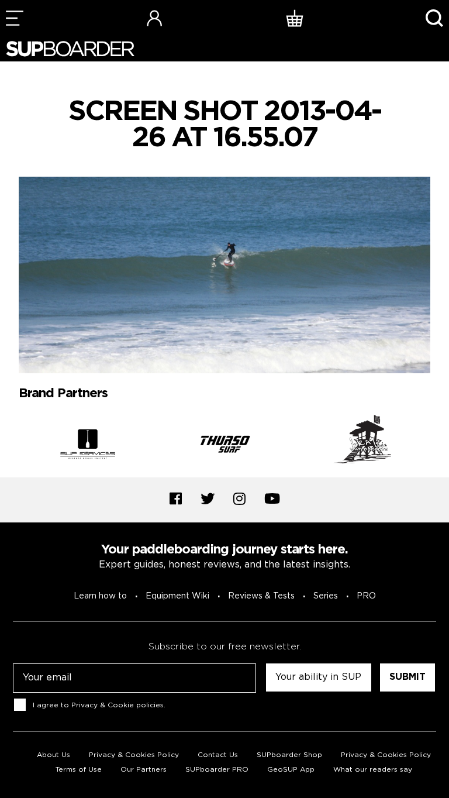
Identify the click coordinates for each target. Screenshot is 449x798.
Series (325, 596)
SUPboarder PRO (216, 769)
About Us (53, 755)
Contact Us (218, 755)
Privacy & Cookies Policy (134, 755)
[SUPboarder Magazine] (70, 49)
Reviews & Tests (261, 596)
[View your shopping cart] (294, 17)
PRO (366, 596)
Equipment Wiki (177, 596)
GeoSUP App (291, 769)
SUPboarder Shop (289, 755)
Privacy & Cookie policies (117, 704)
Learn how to (100, 596)
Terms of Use (79, 769)
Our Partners (143, 769)
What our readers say (372, 769)
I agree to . (99, 704)
